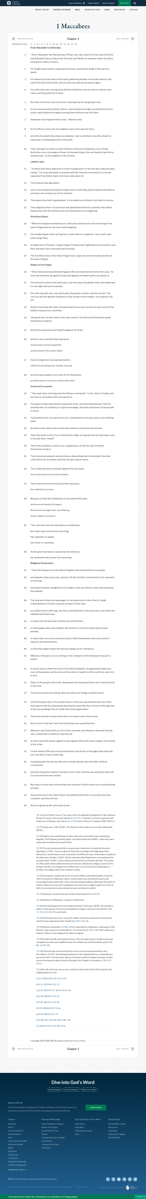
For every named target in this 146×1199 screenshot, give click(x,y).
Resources (113, 1127)
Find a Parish (93, 3)
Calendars (112, 1130)
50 (48, 945)
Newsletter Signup (116, 1134)
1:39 (40, 1008)
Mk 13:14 (61, 1026)
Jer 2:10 (81, 818)
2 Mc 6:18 (61, 1020)
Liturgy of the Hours (50, 1144)
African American (15, 1130)
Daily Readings (75, 3)
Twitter (108, 1179)
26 (58, 1002)
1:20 (40, 906)
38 (54, 1020)
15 (72, 44)
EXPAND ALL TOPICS (16, 1170)
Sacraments (47, 1141)
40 (45, 1002)
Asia (10, 1137)
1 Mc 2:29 (48, 1020)
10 (53, 44)
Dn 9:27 (107, 960)
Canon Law (13, 1154)
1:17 (40, 894)
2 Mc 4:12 (51, 984)
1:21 (40, 918)
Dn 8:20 (49, 978)
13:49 (43, 945)
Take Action (80, 1124)
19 (45, 990)
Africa (11, 1127)
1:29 (40, 927)
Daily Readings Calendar (84, 3)
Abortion (12, 1124)
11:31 (38, 963)
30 (69, 990)
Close (139, 1197)
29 (53, 912)
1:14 (40, 875)
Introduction (19, 44)
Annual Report (14, 1134)
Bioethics (12, 1151)
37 (97, 894)
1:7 (39, 827)
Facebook (113, 1179)
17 (58, 984)
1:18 (40, 900)
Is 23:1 (74, 818)
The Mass (46, 1147)
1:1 (39, 815)
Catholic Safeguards (17, 1165)
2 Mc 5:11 (51, 996)
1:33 (40, 939)
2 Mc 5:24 (67, 927)
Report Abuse (109, 3)
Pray (77, 1134)
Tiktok (135, 1179)
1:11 (41, 984)
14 (68, 44)
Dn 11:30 (72, 821)
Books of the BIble (50, 1127)
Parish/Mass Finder (117, 1124)
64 (45, 1014)
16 (76, 44)
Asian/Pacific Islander (17, 1141)
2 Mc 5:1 (51, 990)
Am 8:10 (50, 1008)
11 (57, 44)
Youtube (119, 1179)
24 (45, 996)
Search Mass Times (50, 1130)
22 (55, 978)
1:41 (41, 1014)
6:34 (93, 894)
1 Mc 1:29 (93, 930)
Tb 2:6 (57, 1008)
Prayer (45, 1134)
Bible (10, 1147)
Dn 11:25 (47, 912)
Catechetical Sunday (17, 1161)
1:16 (41, 990)
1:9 (39, 836)
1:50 (41, 1020)
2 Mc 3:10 (80, 921)
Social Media (114, 1137)
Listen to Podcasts (71, 1090)
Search (134, 2)
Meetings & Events (83, 1130)
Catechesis (13, 1158)
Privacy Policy (79, 1040)
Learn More (96, 1107)
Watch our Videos (89, 1090)
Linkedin (124, 1179)
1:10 (40, 848)
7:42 (68, 1020)
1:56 (40, 969)
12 (61, 44)
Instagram (130, 1179)
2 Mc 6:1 (51, 1014)
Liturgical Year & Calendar (53, 1137)
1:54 (40, 951)
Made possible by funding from (111, 1187)
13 (65, 44)
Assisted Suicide (15, 1144)
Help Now (124, 3)
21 (65, 978)
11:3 (59, 978)
